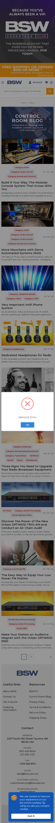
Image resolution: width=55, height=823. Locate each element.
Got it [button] (31, 816)
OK (27, 425)
